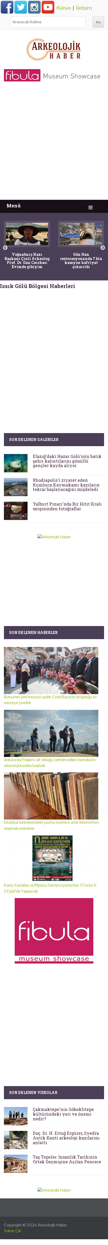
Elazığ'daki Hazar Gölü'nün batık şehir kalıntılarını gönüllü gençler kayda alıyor (67, 460)
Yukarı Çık (12, 1230)
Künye (64, 7)
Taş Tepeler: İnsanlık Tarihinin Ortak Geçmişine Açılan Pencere (67, 1159)
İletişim (84, 7)
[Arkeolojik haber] (54, 48)
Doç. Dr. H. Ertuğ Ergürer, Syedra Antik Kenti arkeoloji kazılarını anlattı (66, 1137)
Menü (14, 206)
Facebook (7, 7)
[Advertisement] (54, 143)
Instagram (34, 7)
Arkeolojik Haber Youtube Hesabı (48, 7)
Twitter (20, 7)
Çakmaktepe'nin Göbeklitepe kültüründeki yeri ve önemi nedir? (63, 1113)
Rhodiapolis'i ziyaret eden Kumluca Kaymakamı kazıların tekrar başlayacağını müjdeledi (66, 484)
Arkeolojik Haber (52, 1225)
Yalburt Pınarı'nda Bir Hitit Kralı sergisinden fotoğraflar (67, 506)
